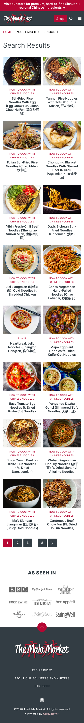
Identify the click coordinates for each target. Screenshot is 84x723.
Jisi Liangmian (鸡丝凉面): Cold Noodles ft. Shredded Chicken (22, 290)
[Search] (71, 18)
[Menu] (79, 18)
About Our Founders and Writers (42, 678)
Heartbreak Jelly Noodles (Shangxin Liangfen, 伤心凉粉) (22, 347)
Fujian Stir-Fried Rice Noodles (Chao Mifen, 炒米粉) (22, 166)
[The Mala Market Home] (18, 18)
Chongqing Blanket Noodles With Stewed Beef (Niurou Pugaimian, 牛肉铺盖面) (62, 169)
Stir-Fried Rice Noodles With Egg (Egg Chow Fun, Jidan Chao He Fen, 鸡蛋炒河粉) (22, 105)
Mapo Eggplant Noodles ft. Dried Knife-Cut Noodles (62, 351)
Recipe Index (42, 670)
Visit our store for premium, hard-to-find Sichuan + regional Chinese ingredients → (42, 5)
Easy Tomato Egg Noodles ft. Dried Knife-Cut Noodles (22, 407)
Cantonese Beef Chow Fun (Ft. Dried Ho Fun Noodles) (62, 524)
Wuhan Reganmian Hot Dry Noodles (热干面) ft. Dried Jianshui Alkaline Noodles (61, 466)
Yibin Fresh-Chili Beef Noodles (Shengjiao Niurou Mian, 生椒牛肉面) (22, 232)
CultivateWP (51, 713)
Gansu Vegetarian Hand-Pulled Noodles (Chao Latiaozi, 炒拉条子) (61, 292)
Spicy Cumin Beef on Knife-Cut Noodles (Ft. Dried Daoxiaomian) (22, 466)
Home (7, 32)
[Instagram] (42, 700)
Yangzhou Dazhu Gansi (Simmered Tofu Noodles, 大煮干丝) (62, 407)
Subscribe (42, 686)
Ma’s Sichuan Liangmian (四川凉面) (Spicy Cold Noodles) (22, 524)
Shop (60, 19)
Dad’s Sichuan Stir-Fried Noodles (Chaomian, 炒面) (62, 230)
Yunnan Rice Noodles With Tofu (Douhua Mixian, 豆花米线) (62, 102)
